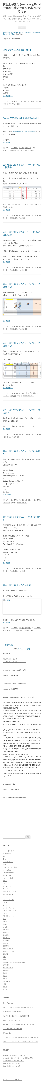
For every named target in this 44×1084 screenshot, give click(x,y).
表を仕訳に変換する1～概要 (17, 585)
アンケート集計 (8, 878)
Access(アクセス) (8, 851)
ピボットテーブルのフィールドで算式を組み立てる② (20, 1042)
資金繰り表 (6, 981)
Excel (32, 101)
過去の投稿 (8, 645)
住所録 (5, 921)
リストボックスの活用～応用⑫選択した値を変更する (20, 1037)
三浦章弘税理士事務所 (10, 659)
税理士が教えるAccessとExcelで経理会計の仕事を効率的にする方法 (22, 8)
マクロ (5, 905)
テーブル (21, 148)
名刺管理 (6, 932)
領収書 (5, 989)
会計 (4, 919)
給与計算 (28, 148)
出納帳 (5, 924)
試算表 (5, 976)
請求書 (5, 978)
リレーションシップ (9, 911)
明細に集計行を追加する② (11, 1066)
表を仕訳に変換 (24, 215)
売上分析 (6, 940)
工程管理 (6, 946)
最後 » (29, 649)
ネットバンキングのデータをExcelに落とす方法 (18, 1024)
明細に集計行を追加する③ (11, 1063)
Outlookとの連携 (8, 873)
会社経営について (8, 916)
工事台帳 (6, 943)
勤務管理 (6, 930)
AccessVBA (7, 854)
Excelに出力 (7, 870)
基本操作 (6, 935)
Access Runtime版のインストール (14, 1055)
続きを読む (8, 96)
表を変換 (6, 218)
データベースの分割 (9, 892)
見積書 (5, 973)
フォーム (6, 902)
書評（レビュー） (8, 951)
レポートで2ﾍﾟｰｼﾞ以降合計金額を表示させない (18, 1007)
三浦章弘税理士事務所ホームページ (14, 662)
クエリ (5, 881)
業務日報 (6, 954)
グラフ (5, 883)
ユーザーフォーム (8, 908)
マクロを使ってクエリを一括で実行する (16, 1016)
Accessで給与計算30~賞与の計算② (21, 118)
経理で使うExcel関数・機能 (17, 49)
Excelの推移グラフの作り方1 (12, 1029)
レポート (6, 913)
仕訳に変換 (6, 503)
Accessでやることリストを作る (13, 1061)
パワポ (5, 897)
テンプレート (7, 886)
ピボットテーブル (8, 900)
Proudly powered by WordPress (12, 1080)
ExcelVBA (38, 101)
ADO (4, 856)
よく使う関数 (7, 875)
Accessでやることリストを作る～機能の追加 (18, 1058)
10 (23, 649)
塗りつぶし (6, 938)
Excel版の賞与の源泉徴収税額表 (24, 132)
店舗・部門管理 (8, 949)
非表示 (5, 987)
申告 (4, 957)
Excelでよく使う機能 (18, 101)
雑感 (4, 984)
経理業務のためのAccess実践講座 (14, 962)
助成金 (5, 927)
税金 (4, 959)
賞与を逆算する (8, 1033)
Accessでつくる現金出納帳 (12, 1011)
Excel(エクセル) (8, 862)
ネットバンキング (8, 894)
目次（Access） (8, 1003)
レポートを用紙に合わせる (11, 1020)
